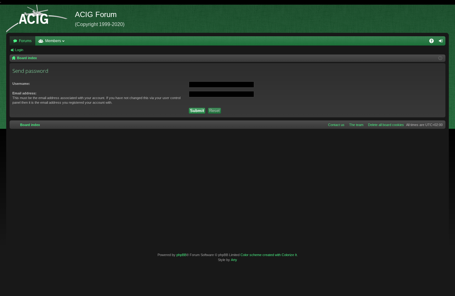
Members (53, 41)
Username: (21, 83)
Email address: (24, 93)
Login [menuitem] (442, 42)
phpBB (181, 255)
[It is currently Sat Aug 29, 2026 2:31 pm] (440, 58)
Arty (234, 260)
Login (19, 50)
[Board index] (40, 19)
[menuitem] (385, 125)
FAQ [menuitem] (433, 42)
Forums (25, 41)
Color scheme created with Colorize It (268, 255)
